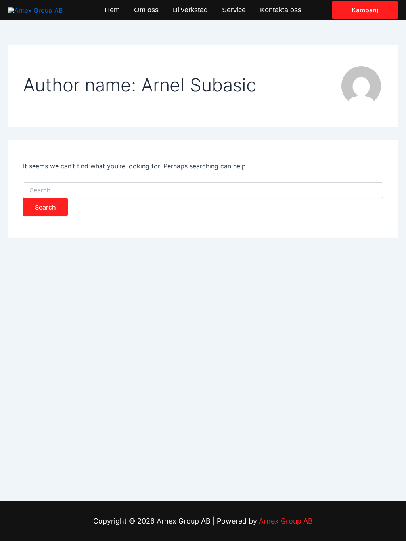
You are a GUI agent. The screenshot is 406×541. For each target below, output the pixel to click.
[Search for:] (203, 190)
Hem (112, 10)
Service (234, 10)
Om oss (146, 10)
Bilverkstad (190, 10)
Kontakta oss (280, 10)
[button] (365, 10)
